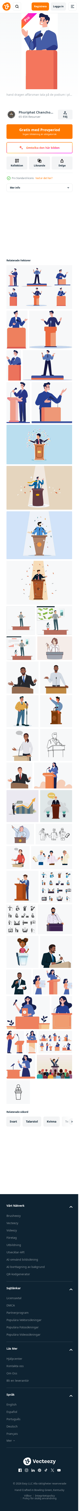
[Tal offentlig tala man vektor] (24, 1106)
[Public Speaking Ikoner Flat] (22, 1195)
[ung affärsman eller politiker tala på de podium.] (22, 815)
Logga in (58, 6)
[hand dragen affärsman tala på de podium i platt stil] (38, 287)
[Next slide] (63, 1474)
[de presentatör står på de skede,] (20, 702)
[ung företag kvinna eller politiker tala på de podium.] (22, 950)
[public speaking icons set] (55, 1194)
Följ (65, 116)
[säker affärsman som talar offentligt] (38, 570)
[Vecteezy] (6, 6)
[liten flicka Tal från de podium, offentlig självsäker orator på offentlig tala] (22, 1260)
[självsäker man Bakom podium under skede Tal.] (22, 1294)
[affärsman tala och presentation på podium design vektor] (22, 1078)
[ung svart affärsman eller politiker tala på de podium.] (22, 849)
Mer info (15, 187)
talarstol (32, 1474)
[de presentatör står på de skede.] (24, 733)
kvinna (51, 1474)
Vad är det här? (43, 178)
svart (13, 1474)
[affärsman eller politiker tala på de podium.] (53, 980)
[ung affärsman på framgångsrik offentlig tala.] (52, 1290)
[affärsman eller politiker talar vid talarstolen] (22, 1161)
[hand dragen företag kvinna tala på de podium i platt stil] (25, 1014)
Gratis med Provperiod (39, 131)
